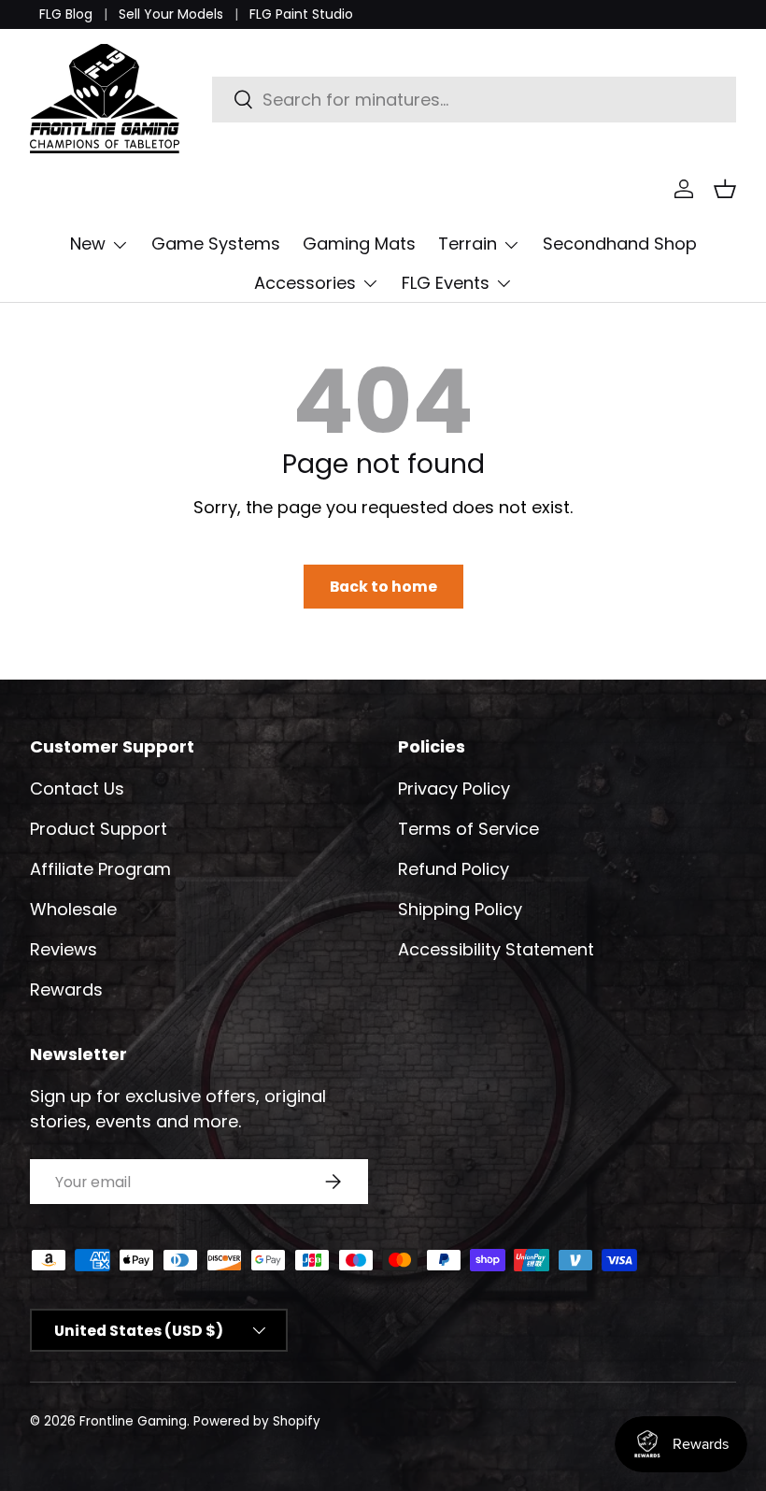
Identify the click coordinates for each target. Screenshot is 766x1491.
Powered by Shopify (256, 1421)
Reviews (63, 949)
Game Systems (215, 243)
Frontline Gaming (133, 1421)
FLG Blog (65, 14)
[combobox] (474, 99)
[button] (724, 188)
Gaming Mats (359, 243)
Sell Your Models (171, 14)
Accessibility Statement (496, 949)
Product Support (98, 828)
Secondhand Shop (620, 243)
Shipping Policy (460, 909)
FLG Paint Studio (301, 14)
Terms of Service (468, 828)
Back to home (383, 586)
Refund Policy (453, 869)
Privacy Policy (454, 788)
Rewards (66, 989)
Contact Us (77, 788)
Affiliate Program (100, 869)
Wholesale (73, 909)
